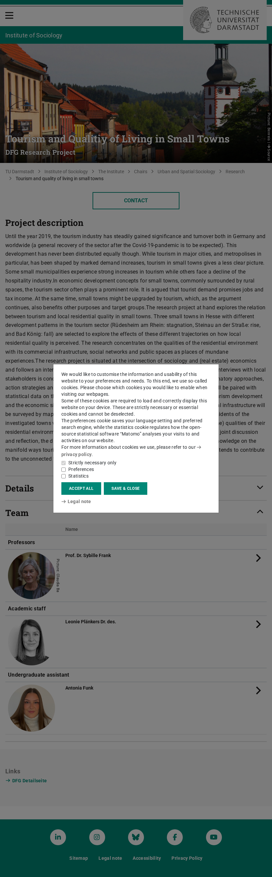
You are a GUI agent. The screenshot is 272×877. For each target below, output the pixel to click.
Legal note (79, 501)
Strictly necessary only (92, 462)
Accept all (81, 488)
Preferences (81, 469)
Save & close (125, 488)
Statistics (78, 476)
